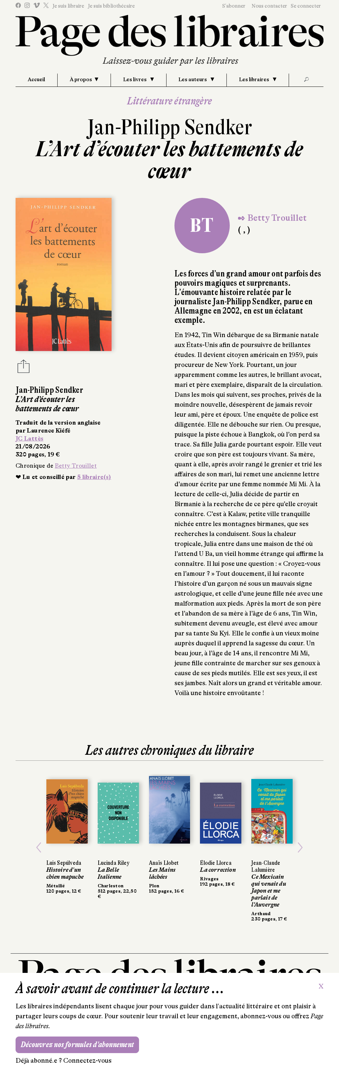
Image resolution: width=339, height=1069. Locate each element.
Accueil (36, 80)
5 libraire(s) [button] (94, 477)
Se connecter (306, 6)
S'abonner (233, 6)
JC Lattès (29, 438)
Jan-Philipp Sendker (169, 127)
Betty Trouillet (76, 465)
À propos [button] (81, 80)
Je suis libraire (68, 6)
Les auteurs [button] (193, 80)
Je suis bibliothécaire (111, 6)
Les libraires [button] (254, 80)
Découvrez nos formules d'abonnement (77, 1044)
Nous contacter (269, 6)
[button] (39, 847)
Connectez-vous (87, 1060)
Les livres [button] (135, 80)
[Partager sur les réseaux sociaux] (23, 368)
